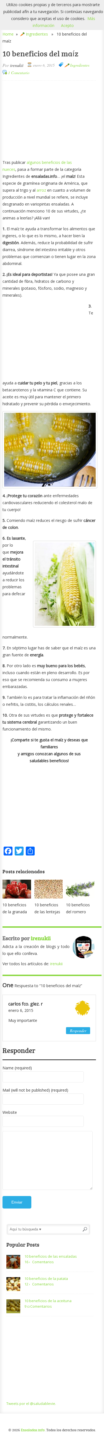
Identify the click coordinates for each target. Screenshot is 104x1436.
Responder (78, 1030)
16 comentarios (27, 1261)
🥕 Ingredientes (34, 34)
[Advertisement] (49, 119)
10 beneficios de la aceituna (48, 1300)
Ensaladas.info (33, 1429)
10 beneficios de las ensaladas (50, 1256)
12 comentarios (27, 1284)
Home (8, 34)
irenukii (16, 65)
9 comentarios (27, 1306)
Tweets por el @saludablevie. (31, 1403)
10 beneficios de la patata (46, 1278)
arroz (41, 190)
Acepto (67, 25)
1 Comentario (18, 72)
